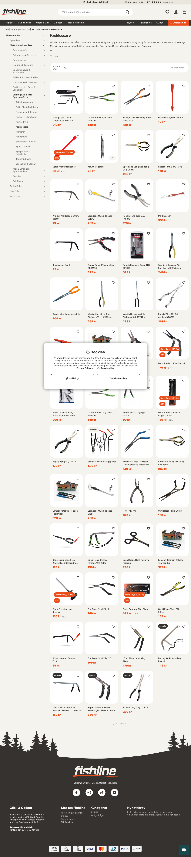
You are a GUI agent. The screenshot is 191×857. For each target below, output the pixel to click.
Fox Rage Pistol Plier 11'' (99, 658)
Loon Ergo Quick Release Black (100, 512)
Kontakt (94, 812)
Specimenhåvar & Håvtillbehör (21, 71)
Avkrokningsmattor (25, 102)
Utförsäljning (179, 22)
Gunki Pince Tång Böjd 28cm (169, 610)
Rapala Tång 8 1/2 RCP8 (65, 461)
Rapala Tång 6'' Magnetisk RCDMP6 (101, 266)
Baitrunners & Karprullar (24, 55)
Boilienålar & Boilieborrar (27, 107)
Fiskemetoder (13, 35)
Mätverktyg (21, 136)
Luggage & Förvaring (23, 65)
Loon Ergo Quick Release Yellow (100, 217)
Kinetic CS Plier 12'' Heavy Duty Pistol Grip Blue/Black (136, 463)
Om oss (64, 816)
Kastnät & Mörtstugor (26, 117)
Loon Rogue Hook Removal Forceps (136, 561)
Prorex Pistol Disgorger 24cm (134, 414)
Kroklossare (22, 127)
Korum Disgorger (96, 166)
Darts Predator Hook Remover (63, 610)
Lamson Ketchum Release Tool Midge (65, 512)
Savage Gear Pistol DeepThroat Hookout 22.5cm (63, 119)
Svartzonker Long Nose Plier (66, 314)
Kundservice (134, 2)
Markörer (20, 131)
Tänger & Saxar (23, 159)
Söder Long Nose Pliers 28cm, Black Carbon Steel (65, 561)
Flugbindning (24, 22)
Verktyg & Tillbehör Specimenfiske (47, 29)
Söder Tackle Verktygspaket (102, 461)
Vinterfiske (15, 196)
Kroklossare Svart (61, 265)
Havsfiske (15, 191)
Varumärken (146, 22)
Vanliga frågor (97, 815)
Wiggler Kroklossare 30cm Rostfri (66, 217)
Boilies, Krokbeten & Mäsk (25, 77)
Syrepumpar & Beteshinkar (23, 152)
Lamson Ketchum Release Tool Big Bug (170, 561)
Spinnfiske (15, 40)
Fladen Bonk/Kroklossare (170, 117)
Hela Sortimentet (76, 22)
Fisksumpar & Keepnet (27, 112)
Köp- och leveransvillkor (72, 812)
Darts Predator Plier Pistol (135, 609)
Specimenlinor (20, 60)
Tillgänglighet (67, 822)
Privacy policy (68, 819)
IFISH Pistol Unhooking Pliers (134, 659)
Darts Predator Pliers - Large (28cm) (169, 414)
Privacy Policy (84, 368)
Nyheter (131, 22)
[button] (166, 2)
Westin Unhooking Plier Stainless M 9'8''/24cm (169, 266)
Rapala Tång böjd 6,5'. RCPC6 (134, 217)
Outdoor (58, 22)
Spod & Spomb (23, 146)
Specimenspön (20, 50)
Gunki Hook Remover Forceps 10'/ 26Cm (98, 561)
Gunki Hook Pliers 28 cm (170, 510)
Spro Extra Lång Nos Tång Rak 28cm (171, 463)
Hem (7, 29)
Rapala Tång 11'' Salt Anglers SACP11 (168, 315)
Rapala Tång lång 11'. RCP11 (136, 707)
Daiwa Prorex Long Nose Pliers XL (100, 414)
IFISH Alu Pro (129, 510)
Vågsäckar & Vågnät (26, 164)
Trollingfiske (16, 186)
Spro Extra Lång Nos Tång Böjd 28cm (136, 168)
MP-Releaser (164, 216)
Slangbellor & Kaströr (26, 141)
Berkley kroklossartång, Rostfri (169, 659)
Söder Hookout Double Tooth (64, 659)
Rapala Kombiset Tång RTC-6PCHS (137, 266)
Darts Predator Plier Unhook (171, 363)
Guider (159, 22)
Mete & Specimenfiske (20, 29)
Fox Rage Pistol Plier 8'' (99, 609)
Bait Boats (18, 181)
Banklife (17, 176)
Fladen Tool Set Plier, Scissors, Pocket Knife (64, 414)
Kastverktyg (22, 122)
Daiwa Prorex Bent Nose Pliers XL (100, 119)
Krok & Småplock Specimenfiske (21, 170)
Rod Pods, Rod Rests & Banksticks (24, 88)
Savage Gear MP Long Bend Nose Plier (137, 119)
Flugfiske (9, 22)
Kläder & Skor (42, 22)
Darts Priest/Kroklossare (65, 166)
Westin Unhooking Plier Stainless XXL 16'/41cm (134, 315)
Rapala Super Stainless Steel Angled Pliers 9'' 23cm (101, 709)
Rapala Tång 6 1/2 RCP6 (170, 166)
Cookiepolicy (107, 368)
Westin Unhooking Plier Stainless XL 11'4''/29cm (99, 315)
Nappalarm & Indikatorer (25, 82)
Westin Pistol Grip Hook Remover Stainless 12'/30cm (67, 709)
